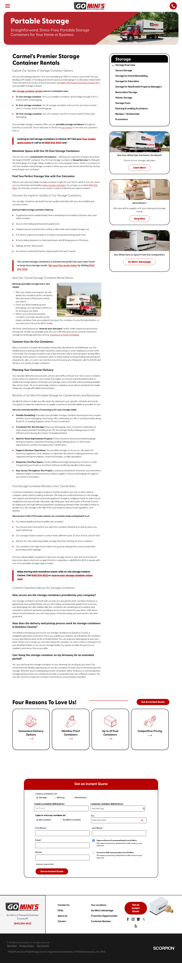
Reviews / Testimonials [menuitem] (127, 114)
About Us (63, 916)
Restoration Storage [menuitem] (126, 92)
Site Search (43, 946)
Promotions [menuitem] (121, 119)
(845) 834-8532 (22, 924)
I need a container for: (46, 794)
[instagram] (133, 920)
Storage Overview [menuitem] (125, 65)
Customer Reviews (101, 921)
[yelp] (135, 927)
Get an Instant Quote (51, 871)
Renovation (80, 798)
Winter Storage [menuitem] (123, 98)
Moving (60, 798)
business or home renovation (65, 335)
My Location (45, 820)
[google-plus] (138, 920)
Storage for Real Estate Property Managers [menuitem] (138, 87)
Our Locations (98, 905)
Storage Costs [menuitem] (123, 103)
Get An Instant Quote (153, 702)
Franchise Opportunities (104, 916)
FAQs (60, 910)
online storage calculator (54, 185)
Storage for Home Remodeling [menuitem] (131, 76)
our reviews (66, 128)
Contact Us (64, 905)
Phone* (39, 852)
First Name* (41, 828)
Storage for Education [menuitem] (127, 81)
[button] (7, 6)
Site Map (12, 946)
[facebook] (127, 920)
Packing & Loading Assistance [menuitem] (131, 108)
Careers (62, 921)
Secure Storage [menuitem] (123, 70)
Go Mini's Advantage (102, 910)
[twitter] (143, 920)
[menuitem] (74, 905)
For (92, 816)
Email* (38, 840)
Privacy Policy (26, 946)
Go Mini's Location (72, 820)
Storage (43, 798)
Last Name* (97, 828)
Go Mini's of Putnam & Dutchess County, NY (77, 83)
